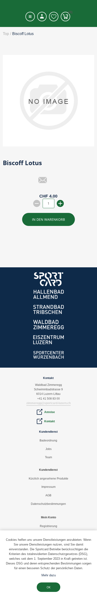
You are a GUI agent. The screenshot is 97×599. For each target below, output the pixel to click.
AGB (48, 495)
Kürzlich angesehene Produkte (48, 478)
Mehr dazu (48, 575)
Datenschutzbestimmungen (48, 504)
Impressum (48, 487)
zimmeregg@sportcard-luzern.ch (48, 403)
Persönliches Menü (42, 16)
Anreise (49, 412)
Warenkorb (69, 13)
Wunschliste (53, 16)
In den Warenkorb (48, 219)
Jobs (48, 449)
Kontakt (49, 421)
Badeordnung (48, 440)
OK (48, 587)
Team (48, 457)
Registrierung (48, 526)
